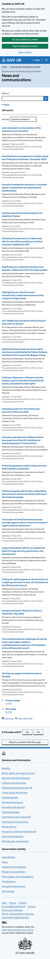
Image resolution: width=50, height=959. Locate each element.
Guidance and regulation (14, 867)
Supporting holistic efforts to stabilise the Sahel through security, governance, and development (23, 551)
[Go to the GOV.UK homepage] (11, 60)
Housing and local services (15, 821)
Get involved (8, 891)
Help (4, 903)
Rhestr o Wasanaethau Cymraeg (18, 913)
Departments (8, 857)
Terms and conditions (12, 910)
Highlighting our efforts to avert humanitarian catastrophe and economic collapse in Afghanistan (23, 295)
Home (4, 67)
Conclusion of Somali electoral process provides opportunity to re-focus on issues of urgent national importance (25, 522)
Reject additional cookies (25, 46)
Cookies (23, 903)
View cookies (25, 52)
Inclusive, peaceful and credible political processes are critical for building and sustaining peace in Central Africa (22, 440)
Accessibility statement (13, 906)
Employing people (11, 812)
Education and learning (13, 807)
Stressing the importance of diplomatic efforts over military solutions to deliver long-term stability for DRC (22, 241)
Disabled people (10, 797)
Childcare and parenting (14, 783)
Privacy (12, 903)
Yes (29, 732)
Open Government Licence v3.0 (17, 929)
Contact (32, 906)
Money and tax (9, 826)
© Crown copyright (25, 952)
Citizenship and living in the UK (17, 787)
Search (17, 93)
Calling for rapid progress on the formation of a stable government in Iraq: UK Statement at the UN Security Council (25, 582)
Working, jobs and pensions (15, 841)
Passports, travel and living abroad (19, 831)
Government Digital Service (15, 917)
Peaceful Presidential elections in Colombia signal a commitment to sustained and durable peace (24, 187)
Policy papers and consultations (17, 876)
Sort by (5, 119)
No (40, 732)
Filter (6, 104)
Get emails (9, 718)
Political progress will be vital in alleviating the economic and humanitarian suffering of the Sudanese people (24, 494)
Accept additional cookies (25, 39)
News (5, 862)
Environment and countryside (16, 817)
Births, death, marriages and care (18, 773)
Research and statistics (13, 871)
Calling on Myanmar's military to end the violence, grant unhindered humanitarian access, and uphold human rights (23, 380)
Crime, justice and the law (14, 792)
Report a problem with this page (25, 742)
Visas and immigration (12, 836)
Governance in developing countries (25, 67)
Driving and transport (12, 802)
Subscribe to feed (25, 718)
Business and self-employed (15, 778)
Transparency (8, 881)
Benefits (6, 768)
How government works (13, 886)
